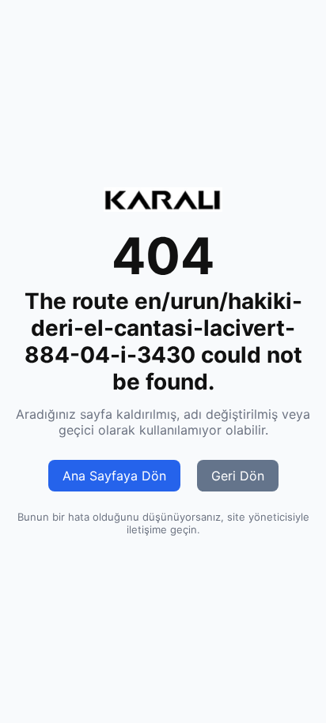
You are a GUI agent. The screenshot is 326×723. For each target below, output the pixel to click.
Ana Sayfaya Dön (114, 476)
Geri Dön (237, 476)
